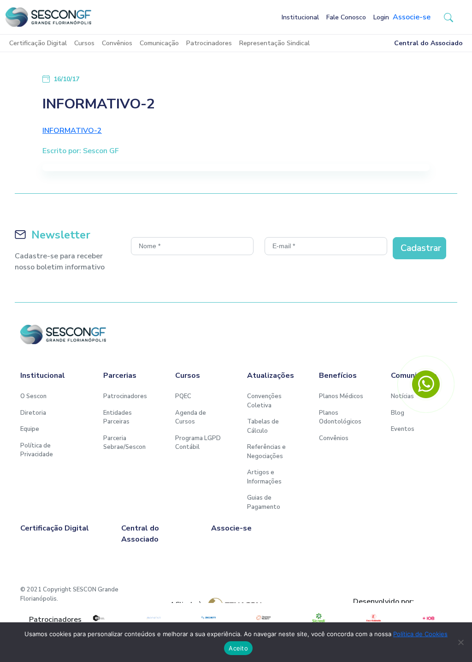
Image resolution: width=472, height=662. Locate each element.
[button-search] (448, 17)
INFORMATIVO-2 (72, 130)
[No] (460, 642)
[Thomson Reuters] (263, 618)
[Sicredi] (318, 618)
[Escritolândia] (373, 618)
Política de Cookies (420, 634)
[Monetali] (153, 618)
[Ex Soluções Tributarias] (98, 618)
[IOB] (428, 618)
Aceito (238, 648)
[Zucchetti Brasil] (208, 618)
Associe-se (412, 17)
